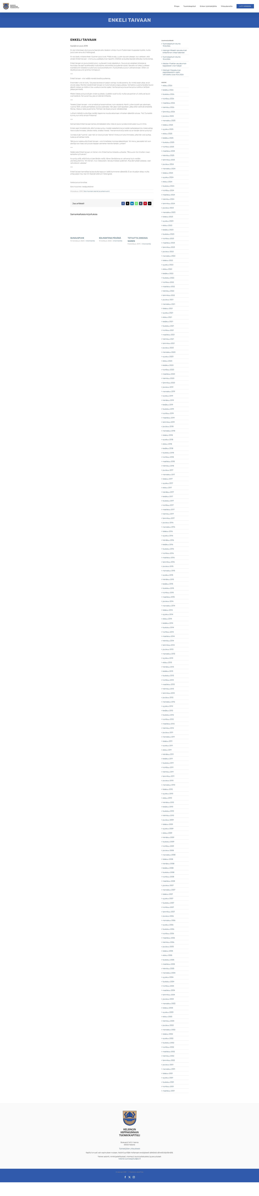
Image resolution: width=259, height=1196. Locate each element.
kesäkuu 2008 (168, 868)
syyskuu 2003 (168, 1012)
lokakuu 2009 (168, 824)
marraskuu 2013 (169, 654)
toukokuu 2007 (168, 903)
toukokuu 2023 (168, 234)
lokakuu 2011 (167, 741)
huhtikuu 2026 (168, 99)
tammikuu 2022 (169, 295)
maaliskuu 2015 (169, 597)
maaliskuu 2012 (169, 724)
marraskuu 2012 (169, 702)
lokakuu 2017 (167, 479)
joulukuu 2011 (168, 732)
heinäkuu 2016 (168, 540)
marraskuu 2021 (169, 304)
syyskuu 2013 (168, 658)
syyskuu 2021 (168, 313)
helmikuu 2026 (168, 107)
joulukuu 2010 (168, 781)
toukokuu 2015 (168, 588)
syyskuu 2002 (168, 1038)
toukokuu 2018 (168, 453)
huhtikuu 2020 (168, 370)
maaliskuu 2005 (169, 964)
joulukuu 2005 (168, 947)
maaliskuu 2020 (169, 374)
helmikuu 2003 (168, 1021)
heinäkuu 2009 (168, 837)
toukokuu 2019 (168, 409)
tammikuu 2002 (169, 1060)
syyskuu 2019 (168, 396)
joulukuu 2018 (168, 426)
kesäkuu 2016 (168, 544)
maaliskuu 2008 (169, 881)
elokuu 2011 (167, 750)
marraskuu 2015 (169, 571)
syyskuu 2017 (168, 483)
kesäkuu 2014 (168, 623)
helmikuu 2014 (168, 641)
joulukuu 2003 (168, 999)
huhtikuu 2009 (168, 846)
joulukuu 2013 (168, 649)
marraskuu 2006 (169, 920)
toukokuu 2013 (168, 676)
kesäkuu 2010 (168, 807)
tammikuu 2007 (169, 912)
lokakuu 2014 (168, 610)
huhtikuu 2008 (168, 877)
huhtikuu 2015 (168, 593)
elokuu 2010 (167, 798)
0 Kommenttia (90, 241)
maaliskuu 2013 (169, 684)
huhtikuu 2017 (168, 505)
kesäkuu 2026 (168, 90)
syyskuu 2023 (168, 221)
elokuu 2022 (167, 269)
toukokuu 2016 (168, 549)
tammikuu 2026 (169, 112)
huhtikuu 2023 (168, 238)
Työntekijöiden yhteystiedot (129, 1149)
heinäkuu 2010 (168, 802)
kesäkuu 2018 (168, 448)
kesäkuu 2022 (168, 273)
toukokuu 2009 (168, 842)
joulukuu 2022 (168, 252)
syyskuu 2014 (168, 614)
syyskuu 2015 (168, 575)
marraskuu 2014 (169, 606)
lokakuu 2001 (168, 1073)
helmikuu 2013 (168, 689)
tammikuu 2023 (169, 247)
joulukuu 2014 (168, 601)
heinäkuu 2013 (168, 667)
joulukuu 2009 (168, 820)
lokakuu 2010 (168, 789)
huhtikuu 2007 (168, 907)
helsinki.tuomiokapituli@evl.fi (130, 1159)
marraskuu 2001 (169, 1069)
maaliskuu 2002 (169, 1052)
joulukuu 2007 (168, 885)
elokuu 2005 (167, 955)
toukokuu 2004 (168, 982)
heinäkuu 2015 (168, 579)
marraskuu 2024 (169, 169)
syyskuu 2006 (168, 925)
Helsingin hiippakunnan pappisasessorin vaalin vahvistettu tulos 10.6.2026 (173, 72)
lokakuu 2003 (168, 1008)
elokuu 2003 (167, 1017)
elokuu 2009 (167, 833)
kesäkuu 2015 (168, 584)
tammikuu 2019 (169, 422)
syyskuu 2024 (168, 177)
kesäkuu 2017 (168, 496)
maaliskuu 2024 (169, 195)
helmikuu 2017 (168, 514)
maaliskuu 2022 (169, 287)
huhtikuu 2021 (168, 330)
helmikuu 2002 (168, 1056)
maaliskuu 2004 (169, 990)
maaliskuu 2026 (169, 103)
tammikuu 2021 (169, 343)
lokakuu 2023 (168, 217)
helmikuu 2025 (168, 155)
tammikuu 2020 (169, 383)
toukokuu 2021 (168, 326)
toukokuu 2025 (168, 142)
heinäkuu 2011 (168, 754)
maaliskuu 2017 (168, 509)
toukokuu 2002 (168, 1043)
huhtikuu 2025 (168, 147)
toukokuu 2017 (168, 501)
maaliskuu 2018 (169, 461)
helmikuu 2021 (168, 339)
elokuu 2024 (167, 182)
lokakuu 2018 (168, 435)
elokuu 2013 (167, 662)
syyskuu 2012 (168, 706)
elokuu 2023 (167, 225)
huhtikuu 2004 (168, 986)
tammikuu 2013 (169, 693)
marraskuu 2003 (169, 1003)
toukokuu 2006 (168, 929)
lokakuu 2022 (168, 260)
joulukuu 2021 (168, 300)
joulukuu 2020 (168, 348)
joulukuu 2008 (168, 850)
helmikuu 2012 (168, 728)
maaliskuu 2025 (169, 151)
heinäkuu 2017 (168, 492)
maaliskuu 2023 (169, 243)
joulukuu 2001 (168, 1065)
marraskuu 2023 (169, 212)
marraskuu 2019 (169, 391)
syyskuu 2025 (168, 129)
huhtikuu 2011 (168, 767)
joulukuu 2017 (168, 470)
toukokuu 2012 (168, 715)
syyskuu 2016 (168, 536)
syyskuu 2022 (168, 265)
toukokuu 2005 (168, 960)
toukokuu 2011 (168, 763)
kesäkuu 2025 (168, 138)
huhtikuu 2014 (168, 632)
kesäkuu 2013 (168, 671)
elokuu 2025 (167, 134)
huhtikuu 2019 (168, 413)
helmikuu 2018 (168, 466)
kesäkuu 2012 (168, 711)
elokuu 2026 (167, 85)
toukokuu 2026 (168, 94)
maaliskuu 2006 (169, 938)
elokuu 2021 (167, 317)
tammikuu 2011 (168, 776)
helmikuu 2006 (168, 942)
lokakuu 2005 (168, 951)
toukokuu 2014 (168, 627)
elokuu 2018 (167, 444)
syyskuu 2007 (168, 898)
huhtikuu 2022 (168, 282)
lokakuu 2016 (168, 531)
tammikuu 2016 (169, 562)
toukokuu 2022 (168, 278)
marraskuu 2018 (169, 431)
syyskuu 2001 (168, 1078)
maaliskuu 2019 (169, 418)
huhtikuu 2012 (168, 719)
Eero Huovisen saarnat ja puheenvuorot (97, 191)
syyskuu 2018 (168, 439)
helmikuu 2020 (168, 378)
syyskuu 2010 (168, 794)
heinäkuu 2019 (168, 400)
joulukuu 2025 (168, 116)
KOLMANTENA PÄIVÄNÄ (110, 238)
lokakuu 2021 (168, 308)
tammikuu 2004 (169, 995)
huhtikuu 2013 (168, 680)
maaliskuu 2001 (169, 1091)
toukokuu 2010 (168, 811)
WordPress (140, 1172)
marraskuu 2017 (169, 474)
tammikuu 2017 (168, 518)
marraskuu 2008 (169, 855)
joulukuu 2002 (168, 1025)
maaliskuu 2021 (169, 335)
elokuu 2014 (167, 619)
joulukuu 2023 (168, 208)
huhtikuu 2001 (168, 1086)
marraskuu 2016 (169, 527)
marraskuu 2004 (169, 973)
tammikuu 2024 (169, 203)
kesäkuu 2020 (168, 365)
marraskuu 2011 (169, 737)
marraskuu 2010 (169, 785)
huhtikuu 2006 (168, 933)
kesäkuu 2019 (168, 405)
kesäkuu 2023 (168, 230)
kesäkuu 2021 (168, 322)
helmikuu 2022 (168, 291)
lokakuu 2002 (168, 1034)
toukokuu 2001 (168, 1082)
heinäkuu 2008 (168, 864)
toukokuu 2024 (168, 186)
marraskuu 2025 (169, 120)
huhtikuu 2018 (168, 457)
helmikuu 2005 (168, 968)
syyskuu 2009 (168, 829)
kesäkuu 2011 (168, 759)
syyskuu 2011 (168, 746)
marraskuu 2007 (169, 890)
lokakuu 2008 (168, 859)
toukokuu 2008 (168, 872)
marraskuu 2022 (169, 256)
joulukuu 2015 (168, 566)
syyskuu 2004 (168, 977)
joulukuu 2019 (168, 387)
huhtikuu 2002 (168, 1047)
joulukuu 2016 (168, 523)
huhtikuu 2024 (168, 190)
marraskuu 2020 (169, 352)
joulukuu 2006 (168, 916)
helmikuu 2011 (168, 772)
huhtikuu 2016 (168, 553)
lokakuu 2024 (168, 173)
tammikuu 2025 (169, 160)
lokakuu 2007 (168, 894)
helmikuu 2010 (168, 815)
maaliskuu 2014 (169, 636)
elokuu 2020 (167, 361)
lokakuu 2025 (168, 125)
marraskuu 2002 (169, 1030)
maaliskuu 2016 (169, 558)
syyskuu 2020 (168, 357)
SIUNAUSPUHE (77, 238)
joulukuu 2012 (168, 697)
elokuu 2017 (167, 488)
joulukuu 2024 (168, 164)
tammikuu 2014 (169, 645)
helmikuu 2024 (168, 199)
